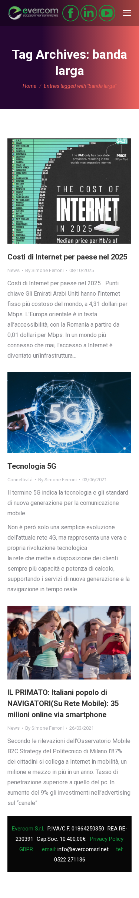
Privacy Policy (106, 839)
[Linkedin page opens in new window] (88, 13)
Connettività (20, 479)
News (13, 270)
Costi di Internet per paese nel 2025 (67, 256)
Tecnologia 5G (31, 466)
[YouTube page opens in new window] (107, 13)
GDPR (26, 849)
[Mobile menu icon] (127, 12)
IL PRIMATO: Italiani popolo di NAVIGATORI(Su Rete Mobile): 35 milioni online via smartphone (63, 703)
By (44, 270)
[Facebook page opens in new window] (70, 13)
